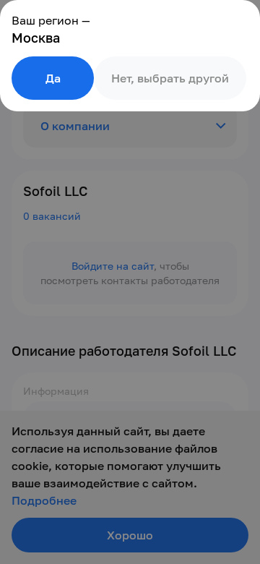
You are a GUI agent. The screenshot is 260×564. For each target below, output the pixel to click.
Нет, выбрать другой (170, 78)
